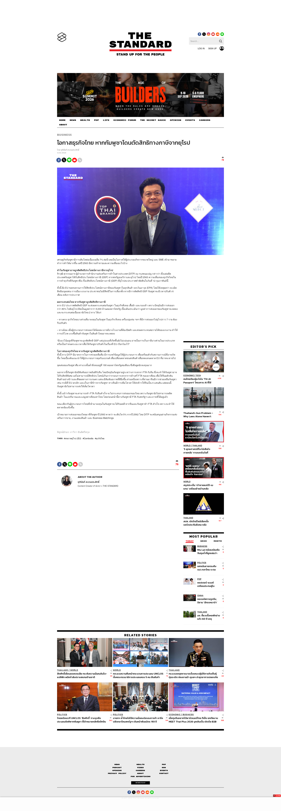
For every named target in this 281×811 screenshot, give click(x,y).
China (200, 595)
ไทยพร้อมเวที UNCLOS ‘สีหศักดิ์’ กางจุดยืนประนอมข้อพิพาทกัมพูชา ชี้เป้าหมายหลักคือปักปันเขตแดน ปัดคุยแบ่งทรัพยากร (81, 719)
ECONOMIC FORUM (124, 120)
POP (96, 120)
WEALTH (85, 120)
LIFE (106, 120)
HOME (62, 120)
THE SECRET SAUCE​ (153, 120)
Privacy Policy (117, 773)
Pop (164, 764)
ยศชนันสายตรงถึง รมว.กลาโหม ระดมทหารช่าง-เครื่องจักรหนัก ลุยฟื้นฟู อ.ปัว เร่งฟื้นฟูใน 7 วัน (208, 568)
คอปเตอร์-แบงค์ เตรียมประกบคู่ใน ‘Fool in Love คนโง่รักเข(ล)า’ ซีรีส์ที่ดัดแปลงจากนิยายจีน (208, 584)
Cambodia (88, 438)
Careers (140, 770)
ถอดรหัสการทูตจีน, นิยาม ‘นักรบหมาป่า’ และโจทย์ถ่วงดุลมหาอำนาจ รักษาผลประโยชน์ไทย (207, 600)
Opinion (117, 770)
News (117, 764)
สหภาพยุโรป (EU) (73, 438)
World (187, 445)
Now (164, 767)
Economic (188, 376)
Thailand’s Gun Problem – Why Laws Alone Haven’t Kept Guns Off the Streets (198, 414)
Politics (201, 563)
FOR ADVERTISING (140, 776)
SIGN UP (212, 48)
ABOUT (63, 125)
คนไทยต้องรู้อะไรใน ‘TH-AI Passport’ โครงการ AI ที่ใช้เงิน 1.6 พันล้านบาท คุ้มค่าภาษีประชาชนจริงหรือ (198, 380)
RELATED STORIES (140, 635)
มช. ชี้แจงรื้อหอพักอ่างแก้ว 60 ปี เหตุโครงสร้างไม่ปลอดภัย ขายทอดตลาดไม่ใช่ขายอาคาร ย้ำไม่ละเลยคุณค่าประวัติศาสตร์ (208, 617)
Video (140, 767)
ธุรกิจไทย (100, 438)
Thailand (197, 445)
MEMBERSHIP (140, 783)
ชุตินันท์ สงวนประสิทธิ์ (70, 149)
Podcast (117, 767)
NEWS (73, 120)
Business (64, 135)
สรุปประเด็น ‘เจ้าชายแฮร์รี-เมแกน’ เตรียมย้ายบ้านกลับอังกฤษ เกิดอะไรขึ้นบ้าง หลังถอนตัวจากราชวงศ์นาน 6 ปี (198, 486)
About (140, 773)
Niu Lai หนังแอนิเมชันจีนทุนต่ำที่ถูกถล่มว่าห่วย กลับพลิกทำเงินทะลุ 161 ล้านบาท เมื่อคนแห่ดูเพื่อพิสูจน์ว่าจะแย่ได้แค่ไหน (208, 551)
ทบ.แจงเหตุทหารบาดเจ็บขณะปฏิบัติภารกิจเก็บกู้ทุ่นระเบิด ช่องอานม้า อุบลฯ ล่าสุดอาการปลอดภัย (193, 675)
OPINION (175, 120)
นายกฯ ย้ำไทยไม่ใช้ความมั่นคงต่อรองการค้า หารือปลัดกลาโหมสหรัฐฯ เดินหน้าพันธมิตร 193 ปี (138, 719)
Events (164, 770)
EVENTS (190, 120)
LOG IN (201, 48)
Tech (198, 376)
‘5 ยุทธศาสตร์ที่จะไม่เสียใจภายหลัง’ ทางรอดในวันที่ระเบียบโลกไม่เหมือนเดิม (196, 450)
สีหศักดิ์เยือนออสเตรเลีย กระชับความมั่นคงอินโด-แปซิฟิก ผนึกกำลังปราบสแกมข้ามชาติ (82, 675)
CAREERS (204, 120)
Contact (163, 773)
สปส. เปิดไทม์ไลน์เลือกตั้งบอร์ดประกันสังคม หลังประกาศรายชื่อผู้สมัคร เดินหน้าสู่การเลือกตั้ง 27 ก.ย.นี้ (197, 523)
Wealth (140, 764)
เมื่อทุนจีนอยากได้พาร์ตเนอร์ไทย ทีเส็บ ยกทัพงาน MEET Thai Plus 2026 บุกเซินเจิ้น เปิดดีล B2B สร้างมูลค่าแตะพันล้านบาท (193, 719)
